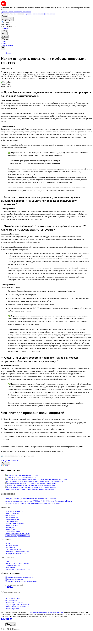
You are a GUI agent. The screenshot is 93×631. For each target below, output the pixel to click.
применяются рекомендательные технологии (45, 612)
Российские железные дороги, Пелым (46, 503)
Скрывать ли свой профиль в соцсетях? (20, 477)
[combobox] (10, 624)
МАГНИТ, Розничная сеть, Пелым (42, 498)
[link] (5, 36)
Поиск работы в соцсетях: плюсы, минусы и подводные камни (29, 489)
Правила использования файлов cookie (40, 14)
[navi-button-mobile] (3, 48)
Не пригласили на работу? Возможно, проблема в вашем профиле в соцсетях (35, 481)
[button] (3, 41)
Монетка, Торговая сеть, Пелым (59, 501)
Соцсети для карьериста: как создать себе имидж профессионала (30, 485)
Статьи (8, 53)
